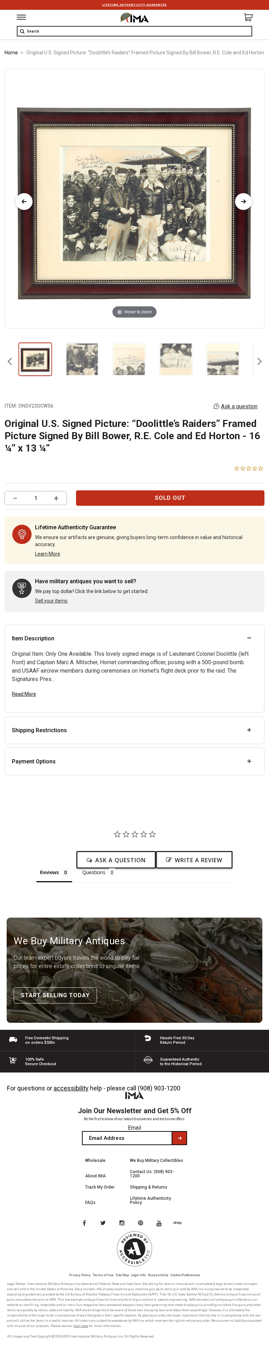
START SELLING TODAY (55, 995)
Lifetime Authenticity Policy (150, 1200)
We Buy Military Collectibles (156, 1160)
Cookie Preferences (185, 1275)
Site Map (122, 1275)
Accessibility (158, 1275)
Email (134, 1127)
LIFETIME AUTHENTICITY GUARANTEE (134, 4)
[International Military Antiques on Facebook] (84, 1223)
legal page (80, 1326)
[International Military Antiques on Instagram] (122, 1223)
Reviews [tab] (49, 872)
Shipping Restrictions (39, 730)
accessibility (71, 1088)
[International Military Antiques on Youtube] (161, 1223)
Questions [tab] (93, 872)
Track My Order (100, 1187)
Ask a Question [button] (120, 860)
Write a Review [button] (198, 860)
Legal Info (138, 1275)
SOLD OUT (170, 498)
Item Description (33, 638)
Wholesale (95, 1160)
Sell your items (51, 600)
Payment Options (34, 761)
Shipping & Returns (148, 1187)
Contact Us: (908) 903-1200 (152, 1173)
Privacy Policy (80, 1275)
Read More (24, 694)
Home (11, 52)
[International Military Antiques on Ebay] (180, 1223)
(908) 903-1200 (159, 1088)
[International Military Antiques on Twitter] (103, 1223)
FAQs (90, 1202)
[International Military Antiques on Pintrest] (141, 1223)
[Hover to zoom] (134, 198)
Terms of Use (103, 1275)
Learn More (47, 553)
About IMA (95, 1175)
